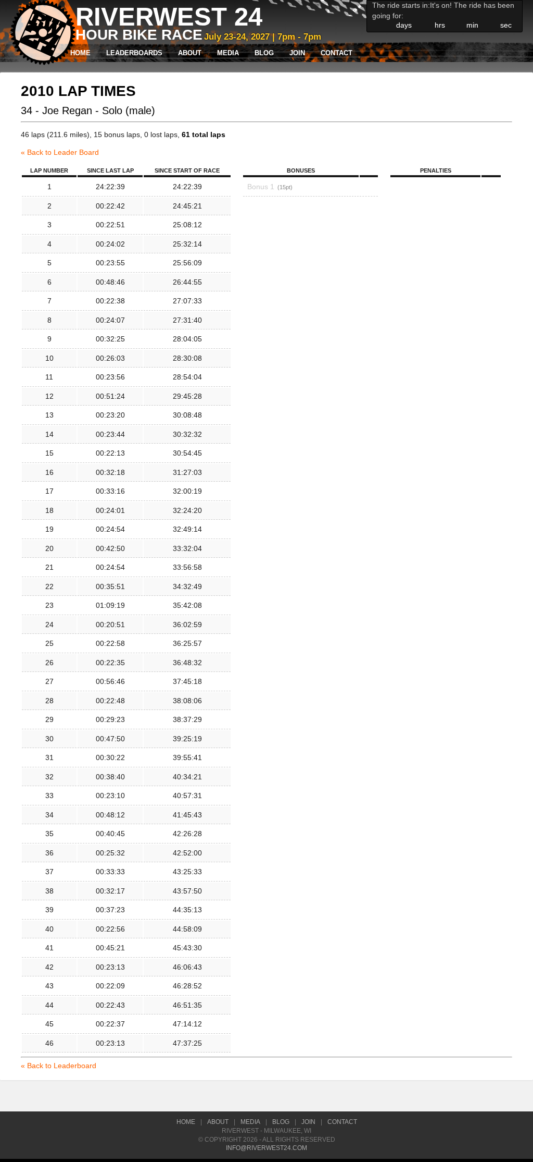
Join (297, 53)
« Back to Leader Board (60, 152)
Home (80, 53)
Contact (336, 53)
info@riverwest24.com (266, 1148)
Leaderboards (134, 53)
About (189, 53)
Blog (264, 53)
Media (228, 53)
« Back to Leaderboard (58, 1065)
